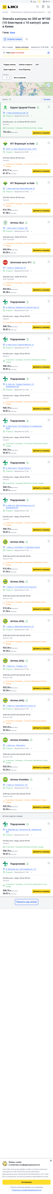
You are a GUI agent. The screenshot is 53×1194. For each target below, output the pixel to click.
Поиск (37, 6)
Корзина (48, 6)
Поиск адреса (4, 52)
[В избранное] (49, 107)
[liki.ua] (13, 7)
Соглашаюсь (26, 1182)
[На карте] (49, 85)
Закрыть (51, 1161)
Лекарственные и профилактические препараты (28, 12)
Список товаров (43, 6)
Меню (4, 7)
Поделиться (26, 39)
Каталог (5, 12)
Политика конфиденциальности (26, 1190)
